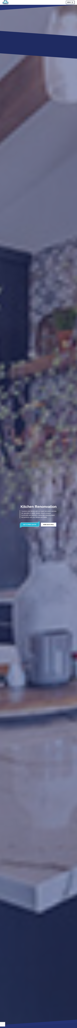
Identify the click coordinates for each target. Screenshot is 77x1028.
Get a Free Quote (29, 524)
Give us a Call (48, 524)
